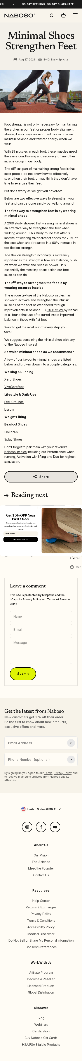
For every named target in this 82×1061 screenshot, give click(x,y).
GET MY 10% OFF (20, 539)
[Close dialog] (38, 507)
